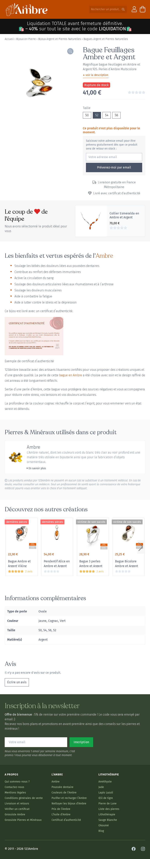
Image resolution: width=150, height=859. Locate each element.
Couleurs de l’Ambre (64, 792)
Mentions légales (15, 792)
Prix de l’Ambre (61, 809)
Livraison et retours (17, 803)
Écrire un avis (16, 682)
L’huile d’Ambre (61, 814)
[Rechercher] (123, 9)
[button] (140, 547)
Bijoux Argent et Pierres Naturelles (59, 39)
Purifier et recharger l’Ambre (69, 798)
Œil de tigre (105, 798)
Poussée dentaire (62, 787)
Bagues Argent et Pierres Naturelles (106, 39)
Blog (101, 831)
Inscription (81, 742)
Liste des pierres (108, 809)
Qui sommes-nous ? (17, 781)
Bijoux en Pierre (26, 39)
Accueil (9, 39)
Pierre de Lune (107, 803)
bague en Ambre (70, 375)
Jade (101, 787)
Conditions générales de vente (24, 798)
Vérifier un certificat (17, 809)
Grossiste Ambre (15, 814)
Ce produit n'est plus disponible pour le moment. (111, 130)
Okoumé (103, 825)
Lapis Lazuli (105, 792)
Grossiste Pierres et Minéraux (23, 820)
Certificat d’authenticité (66, 820)
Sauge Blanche (107, 820)
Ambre (104, 256)
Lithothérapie (106, 814)
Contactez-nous (14, 787)
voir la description (95, 75)
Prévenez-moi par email (114, 167)
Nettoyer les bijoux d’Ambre (69, 803)
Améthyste (105, 781)
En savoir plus (37, 468)
